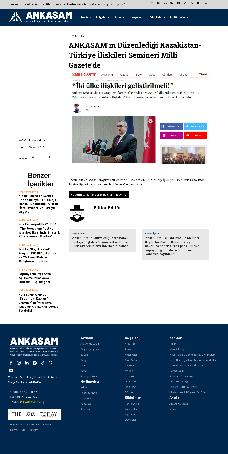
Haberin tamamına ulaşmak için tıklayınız (98, 195)
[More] (49, 157)
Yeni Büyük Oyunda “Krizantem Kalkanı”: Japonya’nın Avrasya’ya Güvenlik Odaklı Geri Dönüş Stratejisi (38, 302)
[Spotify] (171, 3)
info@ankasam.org (32, 402)
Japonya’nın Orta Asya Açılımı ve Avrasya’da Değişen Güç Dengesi (35, 278)
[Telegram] (178, 3)
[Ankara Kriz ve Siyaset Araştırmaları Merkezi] (40, 17)
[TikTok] (185, 3)
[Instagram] (158, 3)
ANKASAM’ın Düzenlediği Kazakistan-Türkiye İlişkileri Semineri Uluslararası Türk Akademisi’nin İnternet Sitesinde (101, 242)
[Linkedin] (165, 3)
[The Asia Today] (34, 414)
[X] (191, 3)
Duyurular (76, 36)
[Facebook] (152, 3)
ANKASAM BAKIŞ (28, 191)
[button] (206, 3)
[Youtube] (198, 3)
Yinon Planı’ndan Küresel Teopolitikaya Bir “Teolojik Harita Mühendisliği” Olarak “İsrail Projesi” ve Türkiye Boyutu (38, 204)
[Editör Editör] (79, 213)
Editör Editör (37, 140)
